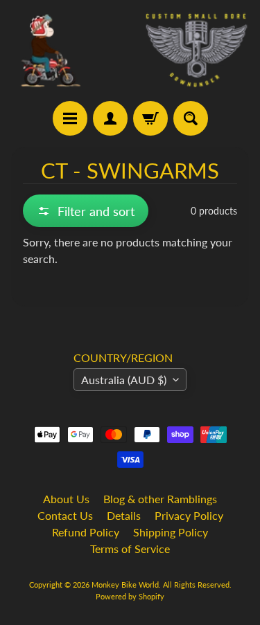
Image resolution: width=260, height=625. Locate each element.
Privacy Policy (189, 515)
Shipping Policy (170, 531)
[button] (85, 210)
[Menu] (70, 118)
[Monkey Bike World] (130, 50)
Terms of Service (130, 548)
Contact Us (65, 515)
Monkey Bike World (125, 584)
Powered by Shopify (130, 596)
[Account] (110, 118)
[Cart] (150, 118)
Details (124, 515)
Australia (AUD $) (123, 379)
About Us (66, 498)
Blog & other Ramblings (160, 498)
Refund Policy (85, 531)
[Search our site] (190, 118)
